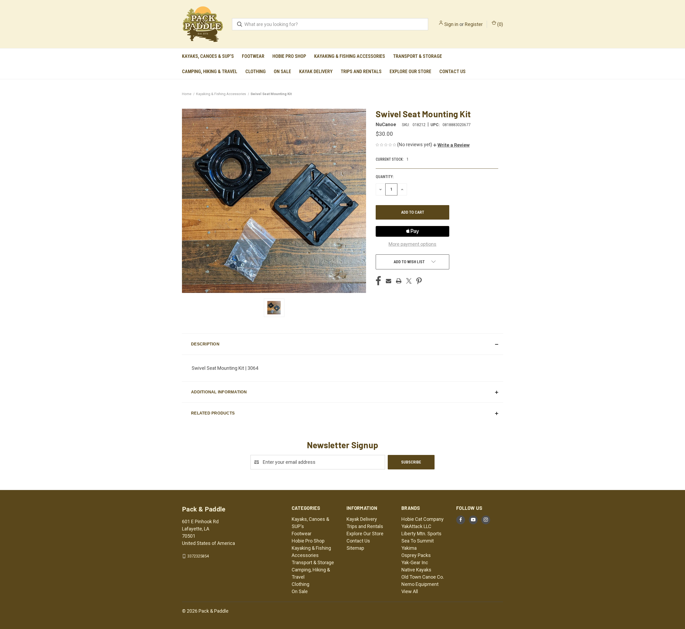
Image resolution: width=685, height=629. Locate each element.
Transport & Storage (417, 56)
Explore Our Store (410, 71)
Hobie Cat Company (422, 519)
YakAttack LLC (416, 526)
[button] (451, 145)
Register (474, 24)
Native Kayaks (416, 569)
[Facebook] (378, 281)
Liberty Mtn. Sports (421, 533)
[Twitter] (409, 281)
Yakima (409, 548)
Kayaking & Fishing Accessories (349, 56)
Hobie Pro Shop (289, 56)
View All (409, 591)
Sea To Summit (417, 541)
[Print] (398, 281)
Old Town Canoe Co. (422, 577)
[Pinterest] (419, 281)
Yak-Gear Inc (414, 562)
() (499, 24)
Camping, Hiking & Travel (209, 71)
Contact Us (452, 71)
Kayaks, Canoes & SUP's (208, 56)
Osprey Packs (416, 555)
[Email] (388, 281)
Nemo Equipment (420, 584)
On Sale (282, 71)
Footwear (253, 56)
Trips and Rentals (361, 71)
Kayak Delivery (316, 71)
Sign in (451, 24)
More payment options (412, 244)
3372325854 (198, 556)
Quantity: (385, 177)
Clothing (255, 71)
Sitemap (355, 548)
